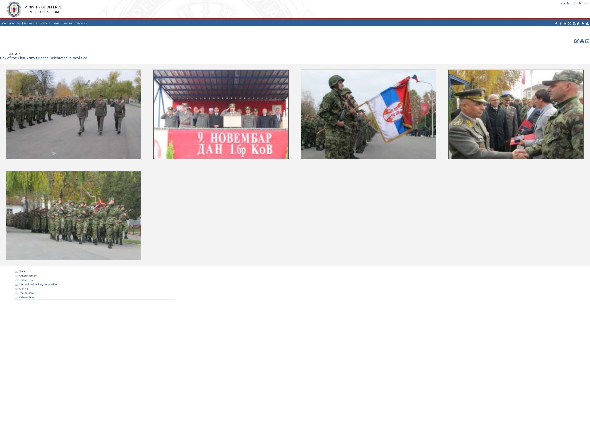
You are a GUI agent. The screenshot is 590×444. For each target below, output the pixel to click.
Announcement (28, 275)
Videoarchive (26, 297)
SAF (19, 23)
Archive (68, 23)
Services (45, 23)
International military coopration (38, 284)
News (22, 271)
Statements (26, 280)
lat (580, 3)
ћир (574, 3)
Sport (56, 23)
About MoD (8, 23)
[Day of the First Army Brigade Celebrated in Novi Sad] (73, 114)
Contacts (81, 23)
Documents (30, 23)
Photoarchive (27, 293)
